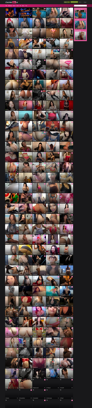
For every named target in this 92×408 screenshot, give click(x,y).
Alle (6, 5)
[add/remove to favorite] (33, 8)
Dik (20, 5)
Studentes (10, 5)
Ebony (23, 5)
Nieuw (14, 5)
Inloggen (85, 2)
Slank (18, 5)
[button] (81, 2)
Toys (26, 5)
